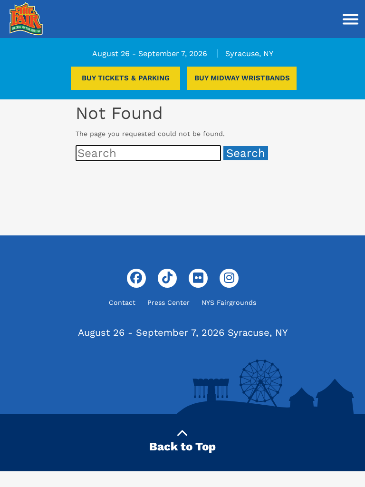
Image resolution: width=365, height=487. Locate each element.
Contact (122, 302)
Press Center (168, 302)
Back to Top (182, 446)
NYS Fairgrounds (229, 302)
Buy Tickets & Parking (126, 78)
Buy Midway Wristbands (242, 78)
